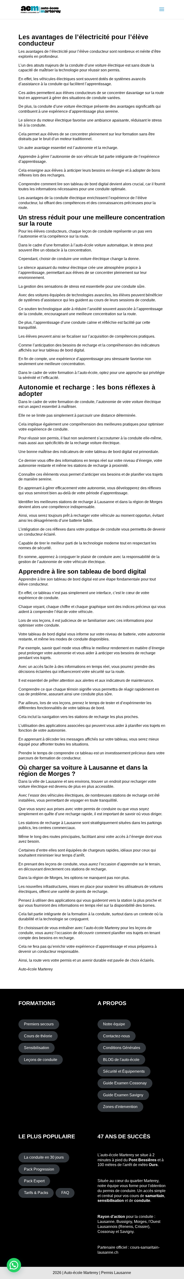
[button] (14, 1265)
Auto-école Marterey (35, 969)
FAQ (65, 1193)
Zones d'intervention (120, 1107)
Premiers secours (39, 1024)
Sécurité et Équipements (124, 1071)
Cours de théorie (38, 1036)
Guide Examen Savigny (123, 1095)
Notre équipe (114, 1024)
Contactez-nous (116, 1036)
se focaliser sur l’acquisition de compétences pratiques (108, 336)
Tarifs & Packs (36, 1193)
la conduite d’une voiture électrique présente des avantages (84, 106)
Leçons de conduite (40, 1060)
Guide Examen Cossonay (125, 1083)
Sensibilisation (36, 1048)
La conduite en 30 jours (44, 1157)
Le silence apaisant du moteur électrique (52, 268)
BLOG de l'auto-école (121, 1060)
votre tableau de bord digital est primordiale (121, 452)
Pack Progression (39, 1169)
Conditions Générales (121, 1048)
